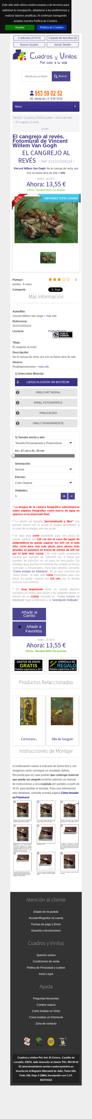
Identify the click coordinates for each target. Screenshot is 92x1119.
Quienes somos (46, 955)
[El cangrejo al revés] (48, 264)
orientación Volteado (65, 600)
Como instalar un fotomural (30, 571)
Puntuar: (18, 279)
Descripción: (21, 352)
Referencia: (20, 321)
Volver (45, 129)
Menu (18, 106)
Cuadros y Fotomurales (38, 118)
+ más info (50, 316)
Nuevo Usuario (29, 44)
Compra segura (46, 1004)
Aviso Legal (46, 974)
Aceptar (20, 27)
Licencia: (18, 331)
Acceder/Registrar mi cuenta (46, 918)
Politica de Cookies (51, 27)
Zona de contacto (46, 1023)
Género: (18, 362)
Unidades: (21, 490)
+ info (61, 173)
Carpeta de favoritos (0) (62, 38)
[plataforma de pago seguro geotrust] (62, 1040)
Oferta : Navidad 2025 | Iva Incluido (46, 190)
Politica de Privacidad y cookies (46, 967)
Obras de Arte (63, 118)
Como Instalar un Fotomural (46, 1017)
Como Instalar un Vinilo (46, 1011)
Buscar (63, 76)
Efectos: (20, 477)
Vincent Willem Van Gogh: (30, 168)
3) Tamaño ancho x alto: (30, 437)
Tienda (17, 118)
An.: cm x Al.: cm (29, 450)
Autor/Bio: (19, 311)
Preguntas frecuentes (46, 998)
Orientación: (23, 463)
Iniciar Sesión (62, 44)
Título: (16, 342)
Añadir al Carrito (29, 614)
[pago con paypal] (50, 1040)
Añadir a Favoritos (33, 628)
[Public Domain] (62, 337)
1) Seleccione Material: (29, 373)
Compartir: (19, 289)
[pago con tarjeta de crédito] (27, 1040)
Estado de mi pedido (46, 911)
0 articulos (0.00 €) (29, 38)
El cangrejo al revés (27, 122)
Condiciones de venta (46, 961)
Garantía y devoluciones (46, 930)
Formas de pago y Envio (46, 924)
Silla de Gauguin (62, 739)
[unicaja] (39, 1040)
